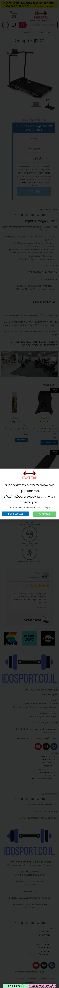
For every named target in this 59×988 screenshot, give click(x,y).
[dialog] (29, 494)
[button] (4, 472)
